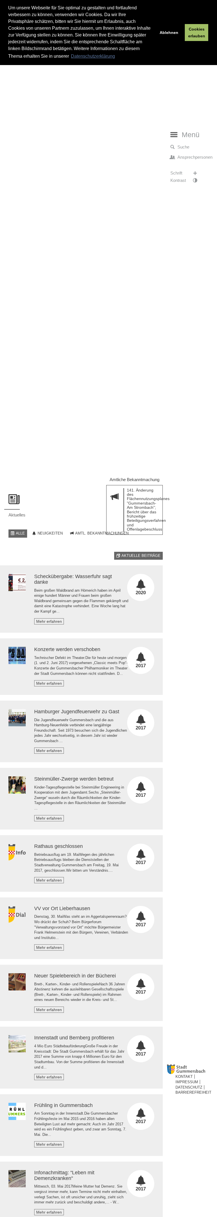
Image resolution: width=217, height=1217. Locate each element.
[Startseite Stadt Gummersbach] (191, 1069)
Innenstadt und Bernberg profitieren (74, 1038)
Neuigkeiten (49, 533)
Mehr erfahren (49, 621)
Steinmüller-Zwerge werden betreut (74, 779)
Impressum (186, 1082)
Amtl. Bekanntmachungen (101, 533)
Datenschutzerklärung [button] (93, 56)
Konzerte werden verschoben (67, 649)
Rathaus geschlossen (58, 846)
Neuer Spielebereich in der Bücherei (75, 976)
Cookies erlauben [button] (196, 32)
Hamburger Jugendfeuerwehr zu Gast (76, 711)
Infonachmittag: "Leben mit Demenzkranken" (64, 1175)
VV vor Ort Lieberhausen (62, 908)
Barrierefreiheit (193, 1092)
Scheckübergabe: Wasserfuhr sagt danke (73, 579)
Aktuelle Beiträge (140, 555)
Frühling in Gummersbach (63, 1105)
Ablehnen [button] (169, 32)
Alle (20, 533)
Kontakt (184, 1076)
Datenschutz (188, 1087)
